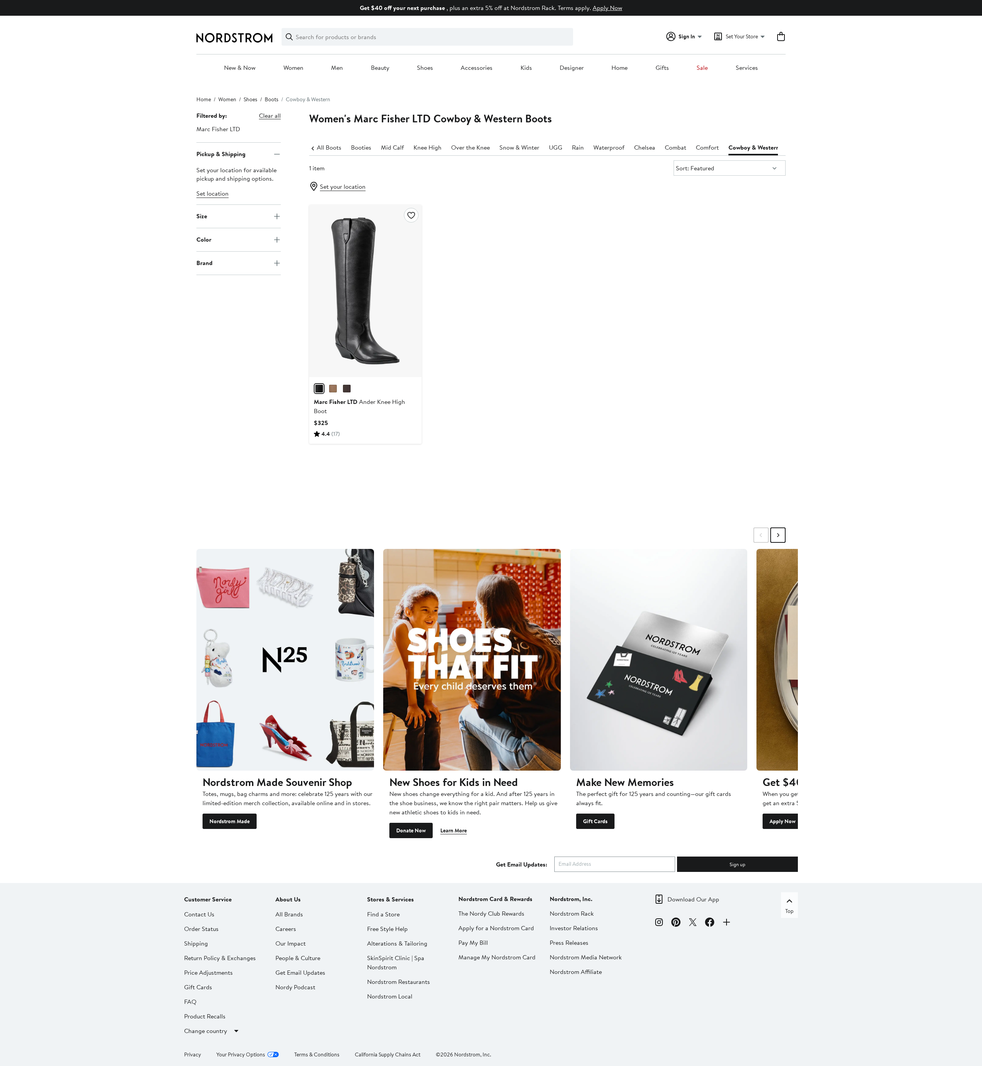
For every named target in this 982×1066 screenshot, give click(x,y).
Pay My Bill (473, 942)
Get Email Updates (300, 972)
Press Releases (569, 942)
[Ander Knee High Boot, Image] (365, 291)
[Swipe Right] (778, 535)
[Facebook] (709, 923)
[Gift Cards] (659, 660)
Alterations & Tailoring (397, 943)
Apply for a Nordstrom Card (496, 928)
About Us (288, 899)
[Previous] (313, 148)
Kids (526, 68)
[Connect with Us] (726, 923)
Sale (702, 68)
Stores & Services (390, 899)
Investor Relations (574, 928)
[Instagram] (659, 923)
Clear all (270, 115)
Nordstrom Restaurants (398, 981)
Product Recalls (205, 1016)
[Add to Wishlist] (411, 215)
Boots (271, 99)
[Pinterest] (675, 923)
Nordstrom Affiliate (576, 971)
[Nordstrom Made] (285, 660)
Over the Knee (470, 147)
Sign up (737, 864)
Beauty (380, 68)
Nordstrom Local (389, 996)
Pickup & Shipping (221, 154)
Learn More (453, 830)
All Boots (329, 147)
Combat (675, 147)
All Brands (289, 914)
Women (293, 68)
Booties (361, 147)
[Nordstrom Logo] (234, 38)
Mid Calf (392, 147)
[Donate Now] (472, 660)
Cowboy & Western (753, 147)
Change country (205, 1030)
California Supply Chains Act (387, 1054)
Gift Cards (595, 821)
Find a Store (383, 914)
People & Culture (297, 958)
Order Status (201, 928)
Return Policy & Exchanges (220, 958)
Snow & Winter (519, 147)
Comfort (707, 147)
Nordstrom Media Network (586, 957)
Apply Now (607, 7)
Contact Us (199, 914)
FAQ (190, 1001)
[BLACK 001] (319, 388)
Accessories (477, 68)
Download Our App (693, 899)
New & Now (239, 68)
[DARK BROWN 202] (347, 388)
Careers (285, 928)
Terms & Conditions (316, 1054)
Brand (204, 263)
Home (619, 68)
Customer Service (208, 899)
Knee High (428, 147)
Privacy (192, 1054)
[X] (692, 923)
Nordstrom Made (229, 821)
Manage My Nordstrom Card (496, 957)
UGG (555, 147)
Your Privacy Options (240, 1054)
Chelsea (644, 147)
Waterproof (608, 147)
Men (337, 68)
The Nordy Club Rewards (491, 913)
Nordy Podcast (295, 987)
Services (747, 68)
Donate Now (411, 830)
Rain (578, 147)
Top (789, 911)
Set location (212, 193)
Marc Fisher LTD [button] (218, 129)
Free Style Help (387, 928)
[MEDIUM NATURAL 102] (333, 388)
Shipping (196, 943)
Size (201, 216)
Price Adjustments (208, 972)
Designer (572, 68)
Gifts (662, 68)
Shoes (425, 68)
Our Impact (290, 943)
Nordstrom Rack (572, 913)
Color (203, 239)
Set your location (343, 186)
